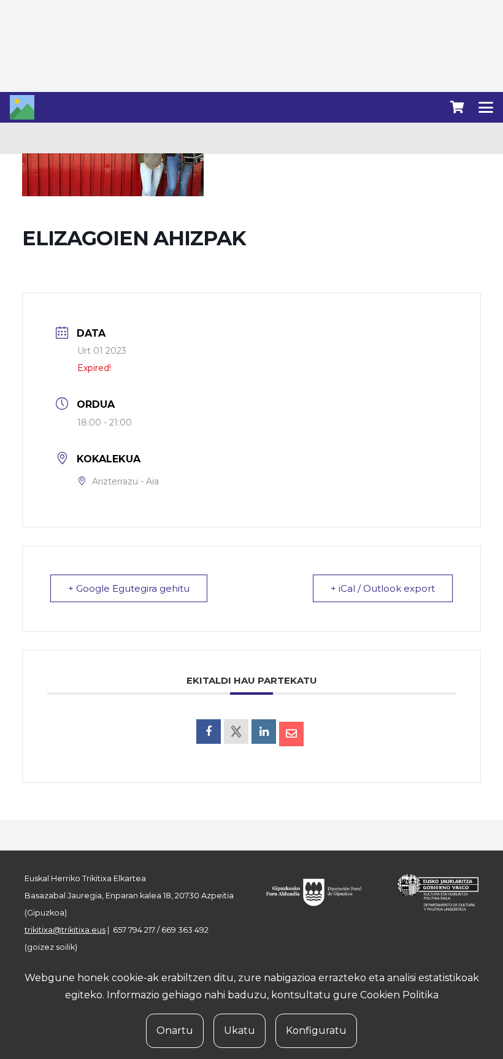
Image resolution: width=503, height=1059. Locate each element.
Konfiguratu (316, 1030)
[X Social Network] (236, 731)
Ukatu (239, 1030)
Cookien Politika (399, 995)
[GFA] (319, 892)
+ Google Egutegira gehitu (129, 588)
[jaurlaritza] (431, 892)
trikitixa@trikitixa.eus (65, 930)
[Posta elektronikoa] (291, 734)
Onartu (174, 1030)
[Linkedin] (264, 731)
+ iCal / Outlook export (383, 588)
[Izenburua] (22, 107)
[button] (485, 107)
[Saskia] (456, 107)
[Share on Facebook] (208, 731)
